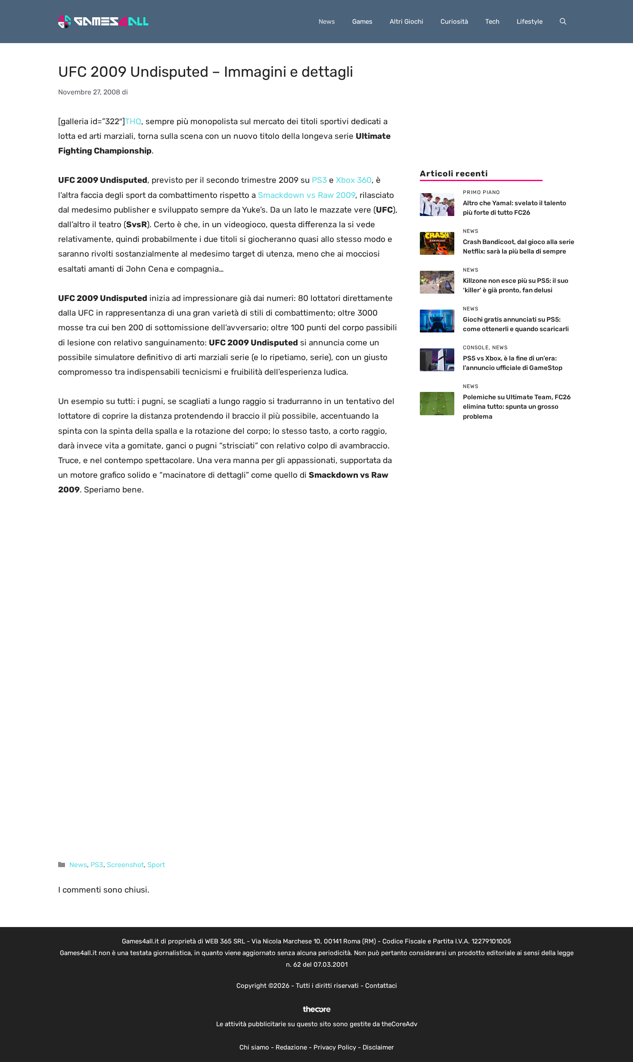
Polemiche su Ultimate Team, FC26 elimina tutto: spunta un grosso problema (517, 406)
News (327, 21)
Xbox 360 (354, 180)
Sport (156, 865)
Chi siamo (254, 1047)
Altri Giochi (406, 21)
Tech (492, 21)
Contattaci (381, 986)
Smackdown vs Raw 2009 (306, 195)
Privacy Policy (334, 1047)
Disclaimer (378, 1047)
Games (362, 21)
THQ (133, 121)
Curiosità (454, 21)
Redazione (291, 1047)
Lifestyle (530, 21)
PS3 (320, 180)
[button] (563, 21)
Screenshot (125, 865)
